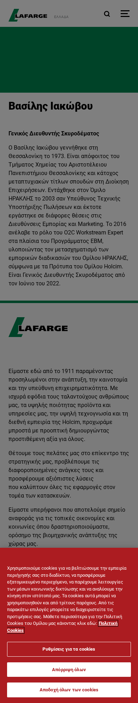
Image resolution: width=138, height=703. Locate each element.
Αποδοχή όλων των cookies (69, 689)
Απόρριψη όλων (69, 669)
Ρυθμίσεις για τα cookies (68, 649)
